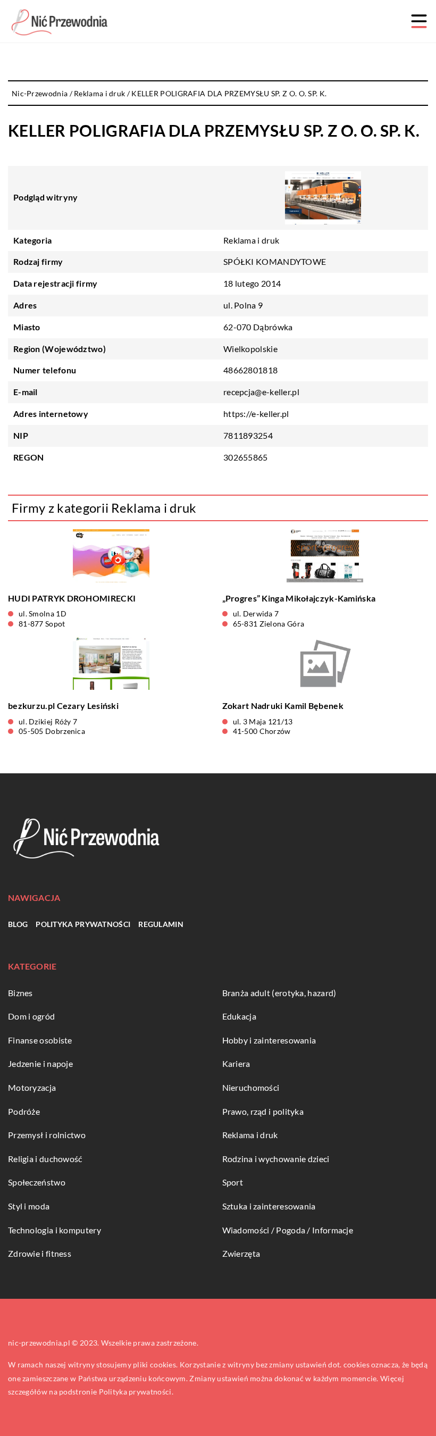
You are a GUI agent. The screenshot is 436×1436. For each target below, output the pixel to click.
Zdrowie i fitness (39, 1253)
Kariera (236, 1063)
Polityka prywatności (83, 924)
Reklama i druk (251, 240)
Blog (18, 924)
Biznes (20, 993)
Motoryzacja (32, 1087)
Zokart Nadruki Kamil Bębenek (282, 705)
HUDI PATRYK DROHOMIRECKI (72, 598)
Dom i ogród (31, 1016)
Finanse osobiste (40, 1040)
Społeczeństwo (36, 1182)
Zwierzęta (241, 1253)
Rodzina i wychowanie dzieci (276, 1159)
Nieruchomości (251, 1087)
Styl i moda (28, 1206)
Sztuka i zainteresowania (269, 1206)
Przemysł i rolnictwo (47, 1135)
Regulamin (160, 924)
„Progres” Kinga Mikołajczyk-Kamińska (299, 598)
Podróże (24, 1111)
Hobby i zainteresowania (269, 1040)
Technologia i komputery (54, 1230)
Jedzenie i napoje (40, 1063)
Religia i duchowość (45, 1159)
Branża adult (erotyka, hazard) (279, 993)
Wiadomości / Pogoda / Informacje (288, 1230)
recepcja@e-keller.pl (261, 392)
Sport (233, 1182)
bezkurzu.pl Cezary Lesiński (63, 705)
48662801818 (250, 370)
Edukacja (239, 1016)
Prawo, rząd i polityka (263, 1111)
